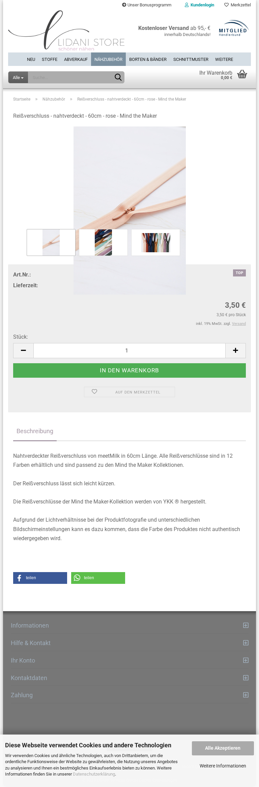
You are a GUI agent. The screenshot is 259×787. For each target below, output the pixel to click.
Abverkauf (76, 59)
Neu (31, 59)
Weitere (224, 59)
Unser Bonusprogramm (148, 4)
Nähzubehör (108, 59)
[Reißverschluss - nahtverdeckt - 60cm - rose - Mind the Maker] (129, 210)
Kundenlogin (201, 4)
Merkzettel (240, 4)
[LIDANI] (66, 31)
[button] (40, 578)
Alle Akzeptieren (222, 748)
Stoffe (49, 59)
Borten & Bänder (148, 59)
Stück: (20, 337)
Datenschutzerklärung (94, 774)
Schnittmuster (190, 59)
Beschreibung (35, 431)
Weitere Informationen (223, 766)
